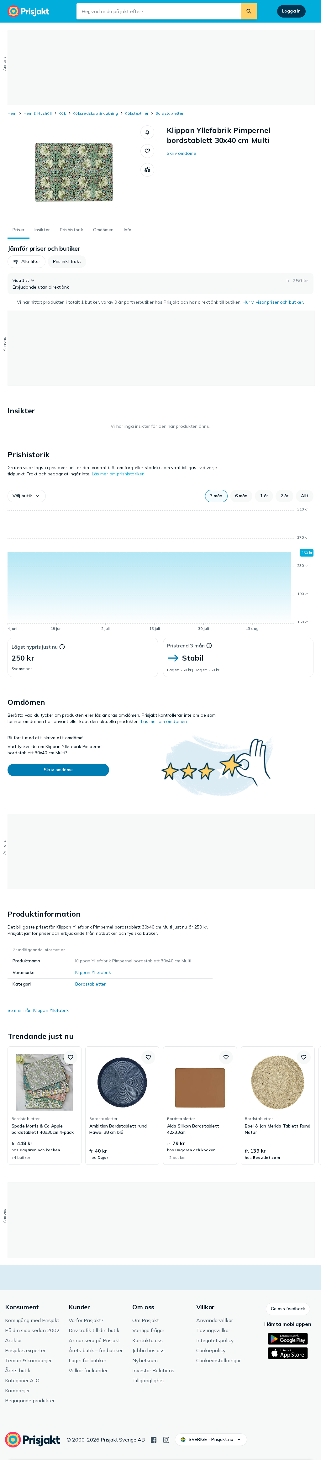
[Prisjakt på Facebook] (153, 1439)
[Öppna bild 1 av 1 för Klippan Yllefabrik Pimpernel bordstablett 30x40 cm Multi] (74, 172)
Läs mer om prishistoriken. (119, 474)
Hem (12, 113)
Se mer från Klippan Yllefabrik (38, 1010)
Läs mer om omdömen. (164, 721)
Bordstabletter (169, 113)
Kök (62, 113)
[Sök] (249, 11)
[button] (147, 132)
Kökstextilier (136, 113)
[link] (45, 1105)
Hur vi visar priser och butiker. (273, 302)
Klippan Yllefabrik (93, 972)
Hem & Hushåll (38, 113)
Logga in (291, 11)
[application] (160, 570)
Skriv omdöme (181, 153)
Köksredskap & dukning (95, 113)
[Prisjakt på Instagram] (166, 1439)
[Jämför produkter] (147, 170)
